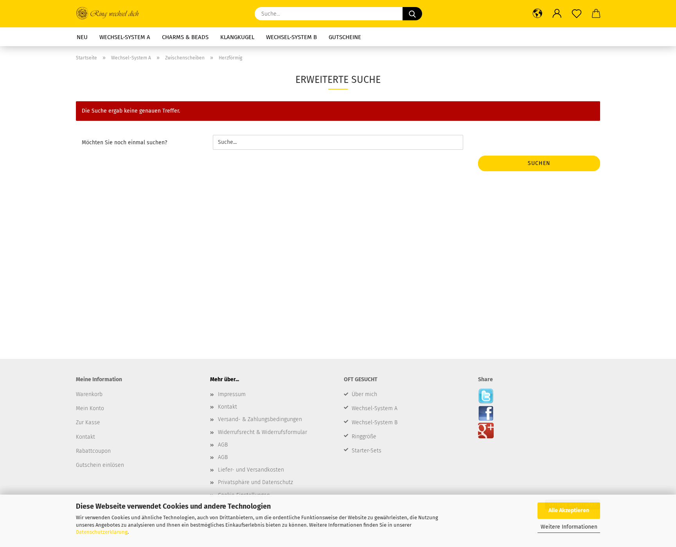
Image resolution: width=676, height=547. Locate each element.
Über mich (364, 394)
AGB (223, 444)
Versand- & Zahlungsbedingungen (260, 419)
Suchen (539, 163)
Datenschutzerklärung (102, 532)
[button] (537, 13)
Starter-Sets (366, 450)
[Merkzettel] (576, 13)
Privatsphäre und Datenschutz (255, 482)
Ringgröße (364, 436)
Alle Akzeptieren (568, 510)
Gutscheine (345, 37)
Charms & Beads (185, 37)
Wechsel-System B (291, 37)
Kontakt (227, 407)
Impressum (232, 394)
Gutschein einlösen (100, 465)
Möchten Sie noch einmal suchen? (124, 142)
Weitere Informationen (569, 527)
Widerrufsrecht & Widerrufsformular (262, 432)
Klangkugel (237, 37)
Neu (82, 37)
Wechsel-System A (124, 37)
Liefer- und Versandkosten (251, 469)
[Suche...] (412, 13)
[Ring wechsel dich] (111, 13)
